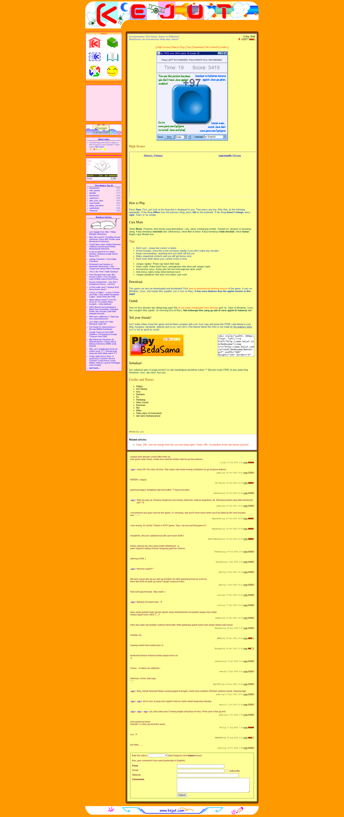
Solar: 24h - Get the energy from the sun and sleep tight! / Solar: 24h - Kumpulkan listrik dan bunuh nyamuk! (192, 444)
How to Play (178, 47)
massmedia (94, 203)
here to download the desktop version (208, 288)
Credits (223, 47)
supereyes (94, 198)
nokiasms (93, 210)
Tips (189, 47)
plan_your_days (96, 200)
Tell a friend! (211, 47)
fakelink (92, 193)
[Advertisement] (104, 103)
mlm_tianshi (94, 190)
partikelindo (94, 208)
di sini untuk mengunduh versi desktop (198, 307)
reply (245, 462)
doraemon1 (94, 195)
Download (198, 47)
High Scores (163, 47)
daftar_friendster (96, 205)
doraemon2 (94, 188)
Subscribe (234, 771)
